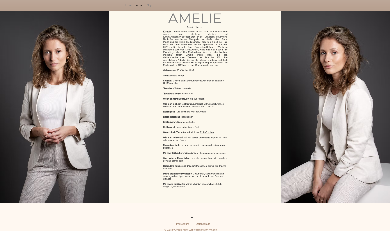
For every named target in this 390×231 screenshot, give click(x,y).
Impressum (182, 223)
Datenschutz (203, 223)
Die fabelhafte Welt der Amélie (192, 111)
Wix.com (213, 229)
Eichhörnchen (207, 132)
